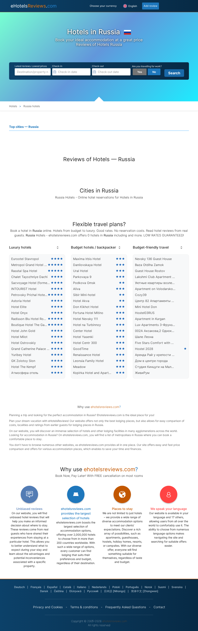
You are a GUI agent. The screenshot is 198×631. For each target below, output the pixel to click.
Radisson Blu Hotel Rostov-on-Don (29, 319)
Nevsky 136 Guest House (153, 259)
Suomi (162, 587)
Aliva (76, 289)
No (154, 72)
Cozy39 (141, 295)
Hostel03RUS (144, 313)
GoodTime (80, 349)
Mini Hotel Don (146, 307)
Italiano (81, 587)
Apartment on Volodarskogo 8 (155, 289)
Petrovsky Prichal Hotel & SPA (29, 295)
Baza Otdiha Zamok (149, 265)
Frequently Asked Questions (125, 607)
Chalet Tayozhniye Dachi (29, 277)
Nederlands (99, 587)
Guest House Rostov (150, 271)
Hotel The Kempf (23, 367)
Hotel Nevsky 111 (85, 319)
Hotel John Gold (23, 331)
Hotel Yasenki (83, 337)
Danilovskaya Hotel (87, 265)
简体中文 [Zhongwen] (144, 591)
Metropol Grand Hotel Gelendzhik (29, 265)
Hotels (13, 106)
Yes (139, 72)
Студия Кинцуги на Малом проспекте (155, 367)
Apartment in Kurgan (150, 319)
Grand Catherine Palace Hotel (31, 349)
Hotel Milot (19, 337)
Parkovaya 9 (82, 277)
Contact (159, 607)
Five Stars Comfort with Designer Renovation (155, 343)
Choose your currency (103, 5)
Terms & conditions (84, 607)
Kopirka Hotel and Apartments (93, 373)
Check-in (57, 66)
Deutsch (19, 587)
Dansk (44, 591)
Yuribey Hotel (21, 355)
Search (174, 73)
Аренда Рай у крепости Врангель (155, 355)
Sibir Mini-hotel (84, 295)
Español (52, 587)
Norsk (148, 587)
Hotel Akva (81, 301)
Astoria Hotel (21, 301)
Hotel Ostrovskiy (23, 343)
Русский (92, 591)
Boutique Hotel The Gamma (29, 325)
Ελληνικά (75, 591)
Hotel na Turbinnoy (87, 325)
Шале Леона (144, 337)
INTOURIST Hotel (23, 289)
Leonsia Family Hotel (88, 361)
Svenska (177, 587)
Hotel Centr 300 (85, 343)
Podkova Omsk (84, 283)
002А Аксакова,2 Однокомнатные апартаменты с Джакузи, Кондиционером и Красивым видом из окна (155, 331)
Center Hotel (82, 331)
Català (67, 587)
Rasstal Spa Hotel (24, 271)
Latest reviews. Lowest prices (31, 66)
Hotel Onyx (19, 313)
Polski (116, 587)
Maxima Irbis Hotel (87, 259)
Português (132, 587)
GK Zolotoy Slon (23, 361)
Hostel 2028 (144, 349)
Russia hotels (31, 106)
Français (36, 587)
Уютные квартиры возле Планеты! (155, 283)
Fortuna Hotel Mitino (88, 313)
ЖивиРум (142, 373)
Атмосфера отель (24, 373)
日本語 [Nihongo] (114, 591)
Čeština (59, 591)
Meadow (79, 367)
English (132, 6)
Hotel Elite (18, 307)
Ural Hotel (80, 271)
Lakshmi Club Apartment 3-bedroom (155, 277)
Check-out (98, 66)
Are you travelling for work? (147, 66)
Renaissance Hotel (86, 355)
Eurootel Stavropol (25, 259)
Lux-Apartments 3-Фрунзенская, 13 (155, 325)
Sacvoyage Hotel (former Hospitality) (31, 283)
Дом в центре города (151, 361)
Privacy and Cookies (48, 607)
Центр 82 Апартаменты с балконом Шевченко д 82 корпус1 (155, 301)
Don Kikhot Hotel (85, 307)
